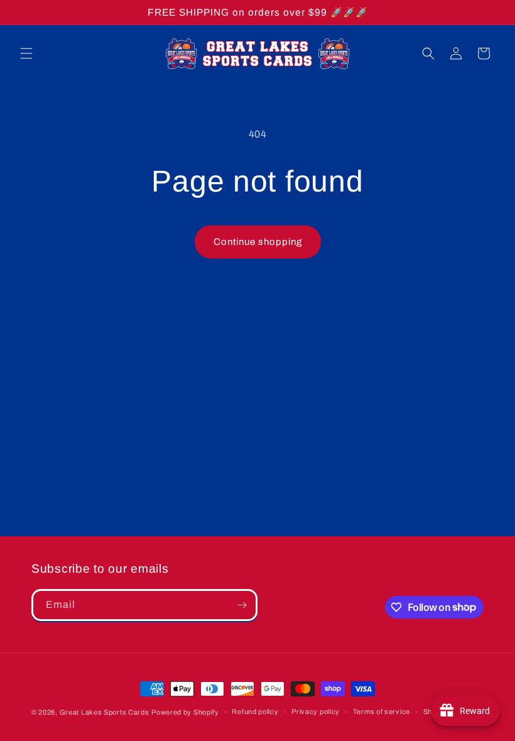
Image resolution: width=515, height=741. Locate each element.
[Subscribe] (242, 605)
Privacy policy (315, 711)
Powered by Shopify (185, 712)
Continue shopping (258, 242)
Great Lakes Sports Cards (104, 712)
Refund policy (255, 711)
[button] (26, 53)
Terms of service (381, 711)
